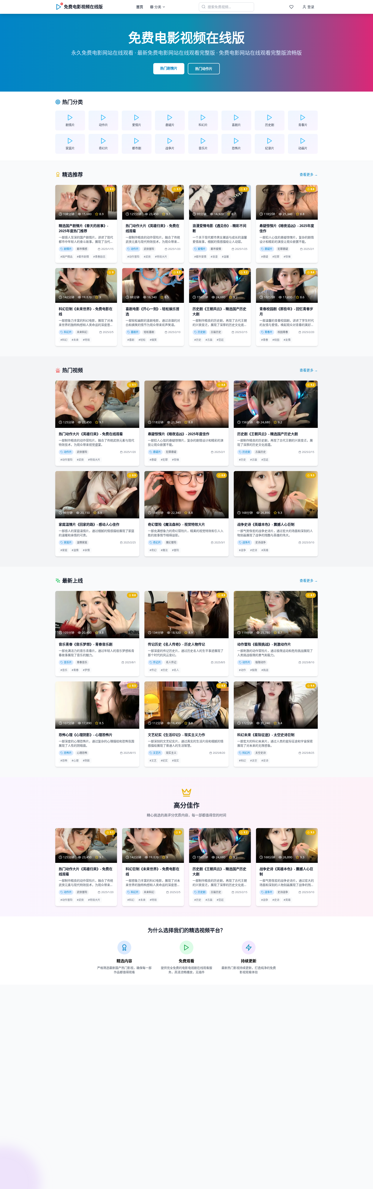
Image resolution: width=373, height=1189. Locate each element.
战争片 (246, 542)
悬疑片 (268, 249)
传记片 (157, 662)
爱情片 (201, 249)
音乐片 (68, 662)
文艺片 (157, 753)
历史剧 (201, 332)
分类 (157, 7)
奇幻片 (157, 542)
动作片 (135, 249)
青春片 (268, 332)
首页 (139, 7)
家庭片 (68, 542)
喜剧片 (135, 332)
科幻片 (68, 332)
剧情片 (68, 249)
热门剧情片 (168, 68)
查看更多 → (309, 174)
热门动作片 (203, 68)
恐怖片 (68, 753)
